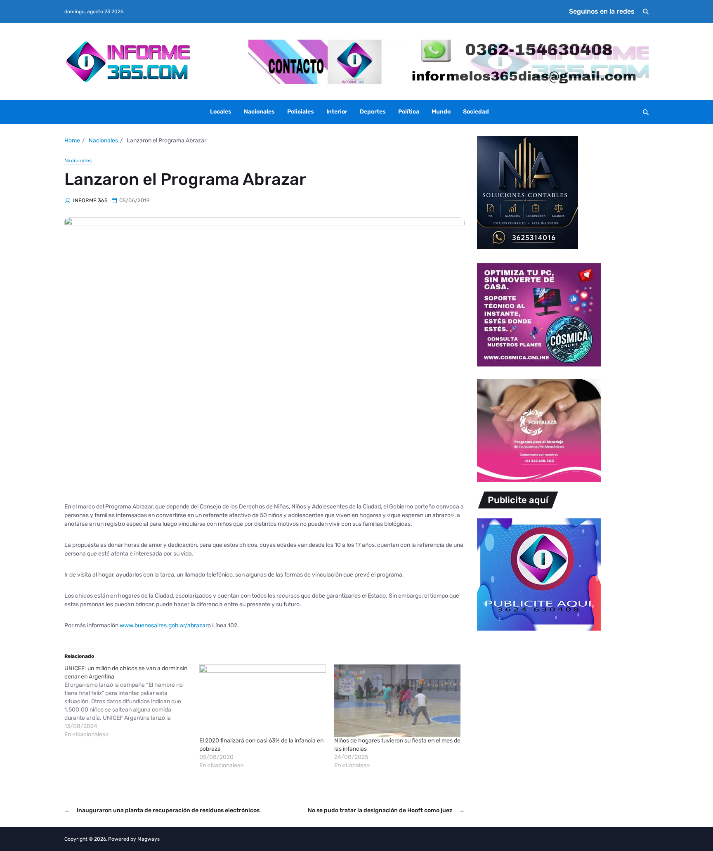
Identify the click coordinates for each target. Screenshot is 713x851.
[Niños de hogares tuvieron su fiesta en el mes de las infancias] (397, 700)
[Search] (646, 11)
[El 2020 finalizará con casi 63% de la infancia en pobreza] (262, 700)
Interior (336, 111)
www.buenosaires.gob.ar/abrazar (164, 625)
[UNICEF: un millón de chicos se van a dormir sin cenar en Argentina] (131, 701)
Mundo (441, 111)
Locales (220, 111)
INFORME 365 (90, 200)
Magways (148, 839)
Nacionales (259, 111)
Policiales (300, 111)
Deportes (373, 111)
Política (408, 111)
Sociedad (476, 111)
